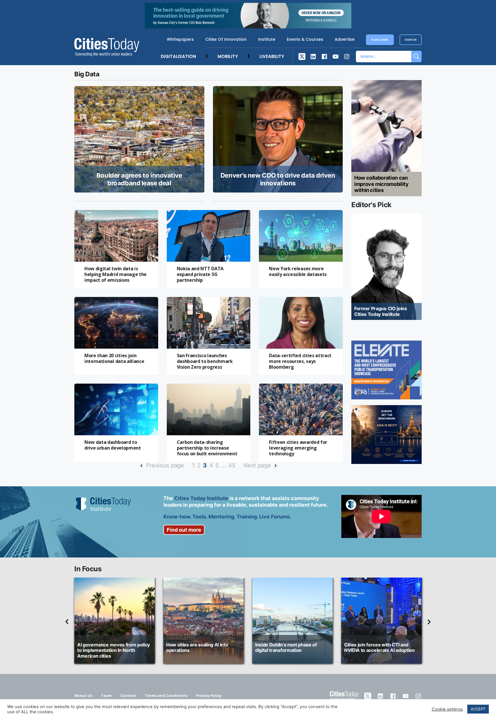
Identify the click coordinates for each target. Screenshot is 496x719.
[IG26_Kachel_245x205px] (386, 370)
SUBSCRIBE (380, 39)
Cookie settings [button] (447, 709)
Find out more (184, 530)
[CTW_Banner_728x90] (248, 27)
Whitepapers (180, 39)
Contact (128, 695)
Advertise (344, 39)
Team (106, 695)
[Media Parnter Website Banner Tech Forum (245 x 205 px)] (386, 434)
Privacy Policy (209, 695)
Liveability (271, 56)
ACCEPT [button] (478, 709)
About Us (83, 695)
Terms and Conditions (166, 695)
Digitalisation (178, 56)
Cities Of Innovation (226, 39)
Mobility (228, 56)
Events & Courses (305, 39)
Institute (266, 39)
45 (231, 465)
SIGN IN (410, 39)
